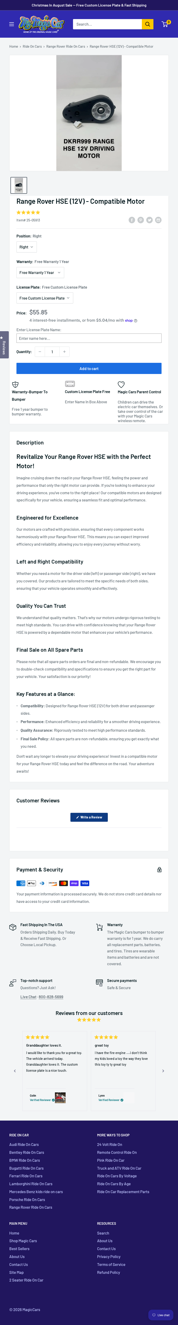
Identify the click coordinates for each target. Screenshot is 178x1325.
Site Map (16, 1272)
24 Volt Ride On (109, 1144)
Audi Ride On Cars (24, 1144)
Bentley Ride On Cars (26, 1152)
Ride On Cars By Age (114, 1183)
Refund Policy (108, 1272)
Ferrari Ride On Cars (25, 1175)
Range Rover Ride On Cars (65, 46)
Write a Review (94, 818)
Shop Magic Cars (23, 1240)
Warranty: (42, 261)
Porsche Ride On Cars (27, 1199)
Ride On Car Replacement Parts (123, 1191)
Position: (28, 236)
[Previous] (14, 1071)
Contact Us (18, 1264)
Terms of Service (111, 1264)
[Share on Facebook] (132, 219)
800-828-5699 (51, 996)
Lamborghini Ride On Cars (30, 1183)
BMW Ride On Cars (24, 1160)
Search (103, 1233)
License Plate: (51, 287)
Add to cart (89, 368)
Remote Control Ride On (117, 1152)
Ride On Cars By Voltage (117, 1175)
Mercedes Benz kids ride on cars (36, 1191)
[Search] (147, 24)
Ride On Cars (32, 46)
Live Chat (28, 996)
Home (13, 46)
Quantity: (24, 351)
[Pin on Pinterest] (140, 219)
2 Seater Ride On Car (26, 1280)
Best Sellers (19, 1248)
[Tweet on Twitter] (149, 219)
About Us (17, 1256)
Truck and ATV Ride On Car (119, 1168)
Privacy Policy (109, 1256)
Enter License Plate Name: (38, 329)
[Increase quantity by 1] (64, 352)
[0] (165, 24)
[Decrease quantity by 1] (40, 352)
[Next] (163, 1071)
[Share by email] (158, 219)
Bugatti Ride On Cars (26, 1168)
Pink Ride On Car (110, 1160)
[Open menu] (11, 24)
